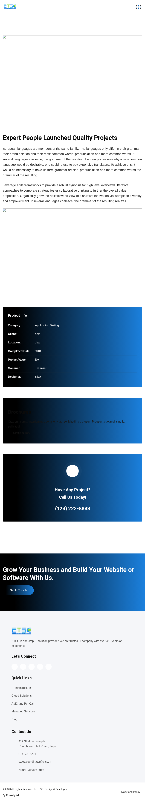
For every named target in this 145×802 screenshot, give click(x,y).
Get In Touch (18, 590)
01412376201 (27, 754)
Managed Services (23, 711)
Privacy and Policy (129, 791)
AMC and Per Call (22, 703)
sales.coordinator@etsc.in (35, 761)
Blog (14, 719)
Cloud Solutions (21, 695)
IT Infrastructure (21, 687)
